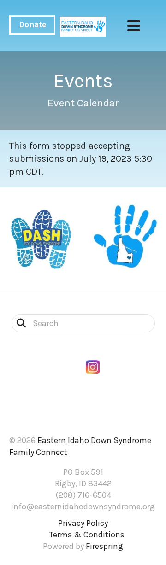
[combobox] (83, 323)
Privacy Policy (83, 523)
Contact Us (83, 399)
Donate (32, 24)
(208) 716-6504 (83, 495)
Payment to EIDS (83, 420)
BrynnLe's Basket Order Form (83, 378)
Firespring (104, 546)
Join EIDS (83, 389)
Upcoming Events (83, 410)
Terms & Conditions (87, 535)
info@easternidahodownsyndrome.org (83, 506)
